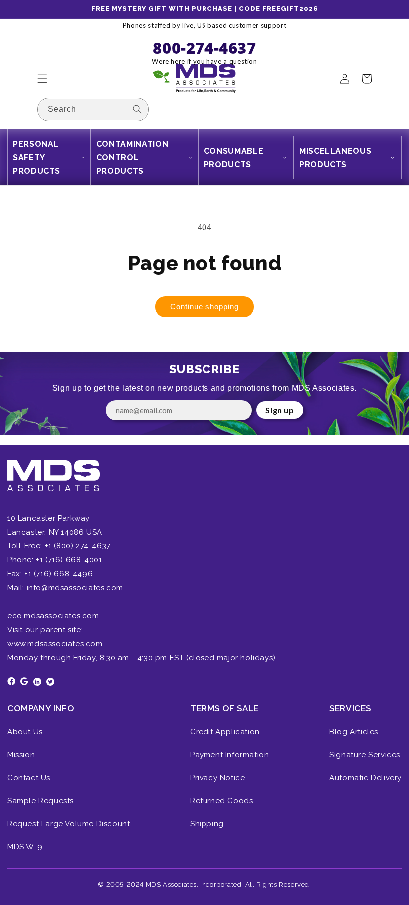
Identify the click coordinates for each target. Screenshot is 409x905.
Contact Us (28, 777)
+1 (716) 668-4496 (58, 573)
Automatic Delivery (365, 777)
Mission (21, 754)
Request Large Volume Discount (68, 823)
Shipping (207, 823)
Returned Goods (221, 800)
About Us (25, 731)
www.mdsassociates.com (55, 643)
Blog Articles (353, 731)
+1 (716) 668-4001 (69, 559)
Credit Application (225, 731)
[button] (42, 79)
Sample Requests (40, 800)
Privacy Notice (217, 777)
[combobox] (93, 109)
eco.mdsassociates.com (53, 615)
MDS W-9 (24, 846)
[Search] (137, 109)
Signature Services (364, 754)
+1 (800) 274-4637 (76, 546)
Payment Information (229, 754)
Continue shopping (204, 306)
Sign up (279, 410)
